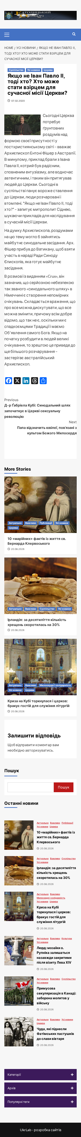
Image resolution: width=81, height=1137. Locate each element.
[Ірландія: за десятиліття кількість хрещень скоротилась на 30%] (40, 586)
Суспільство (16, 69)
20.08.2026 (17, 549)
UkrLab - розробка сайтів (40, 1130)
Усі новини (33, 69)
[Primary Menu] (8, 34)
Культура (67, 938)
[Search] (74, 34)
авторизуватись (39, 750)
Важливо (30, 523)
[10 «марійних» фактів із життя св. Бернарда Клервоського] (40, 504)
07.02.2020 (18, 100)
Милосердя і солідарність (55, 685)
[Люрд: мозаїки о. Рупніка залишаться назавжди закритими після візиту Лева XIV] (18, 950)
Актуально (15, 523)
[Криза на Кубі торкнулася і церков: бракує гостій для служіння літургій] (40, 667)
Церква (48, 69)
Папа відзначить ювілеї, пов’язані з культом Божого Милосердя (47, 427)
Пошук (11, 770)
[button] (40, 1074)
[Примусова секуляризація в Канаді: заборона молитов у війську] (18, 991)
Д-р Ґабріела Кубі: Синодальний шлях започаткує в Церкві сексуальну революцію (37, 408)
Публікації (46, 523)
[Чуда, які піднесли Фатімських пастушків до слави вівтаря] (18, 1031)
